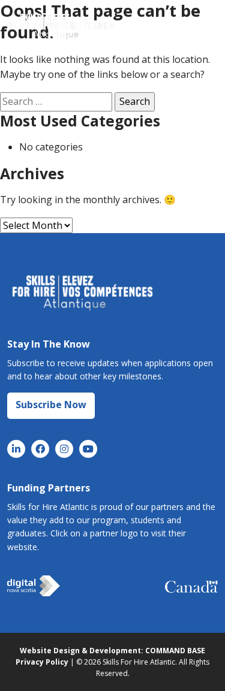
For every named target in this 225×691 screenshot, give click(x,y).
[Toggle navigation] (198, 26)
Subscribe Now (51, 404)
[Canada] (191, 586)
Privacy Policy (42, 662)
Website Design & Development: (81, 650)
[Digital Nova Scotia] (33, 586)
